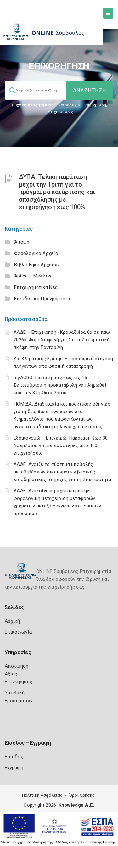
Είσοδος (14, 756)
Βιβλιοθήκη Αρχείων (36, 264)
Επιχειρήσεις (60, 111)
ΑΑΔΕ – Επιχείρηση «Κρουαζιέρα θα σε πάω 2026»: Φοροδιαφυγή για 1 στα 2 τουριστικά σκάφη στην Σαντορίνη (62, 339)
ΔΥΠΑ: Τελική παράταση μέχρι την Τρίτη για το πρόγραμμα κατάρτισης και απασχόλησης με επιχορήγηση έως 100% (57, 192)
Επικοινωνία (18, 632)
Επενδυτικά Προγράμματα (42, 298)
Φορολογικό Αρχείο (36, 253)
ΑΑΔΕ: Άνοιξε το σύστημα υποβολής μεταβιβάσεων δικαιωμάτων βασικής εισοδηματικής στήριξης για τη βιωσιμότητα (62, 472)
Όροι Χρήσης (81, 795)
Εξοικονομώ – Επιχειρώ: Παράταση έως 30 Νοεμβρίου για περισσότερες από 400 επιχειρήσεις (61, 445)
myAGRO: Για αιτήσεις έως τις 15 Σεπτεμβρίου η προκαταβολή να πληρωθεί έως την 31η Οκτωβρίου (60, 385)
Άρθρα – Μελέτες (33, 276)
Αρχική (12, 621)
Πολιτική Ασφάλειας (42, 795)
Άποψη (22, 242)
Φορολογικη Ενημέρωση (82, 105)
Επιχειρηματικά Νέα (36, 287)
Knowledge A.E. (76, 805)
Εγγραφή (14, 767)
